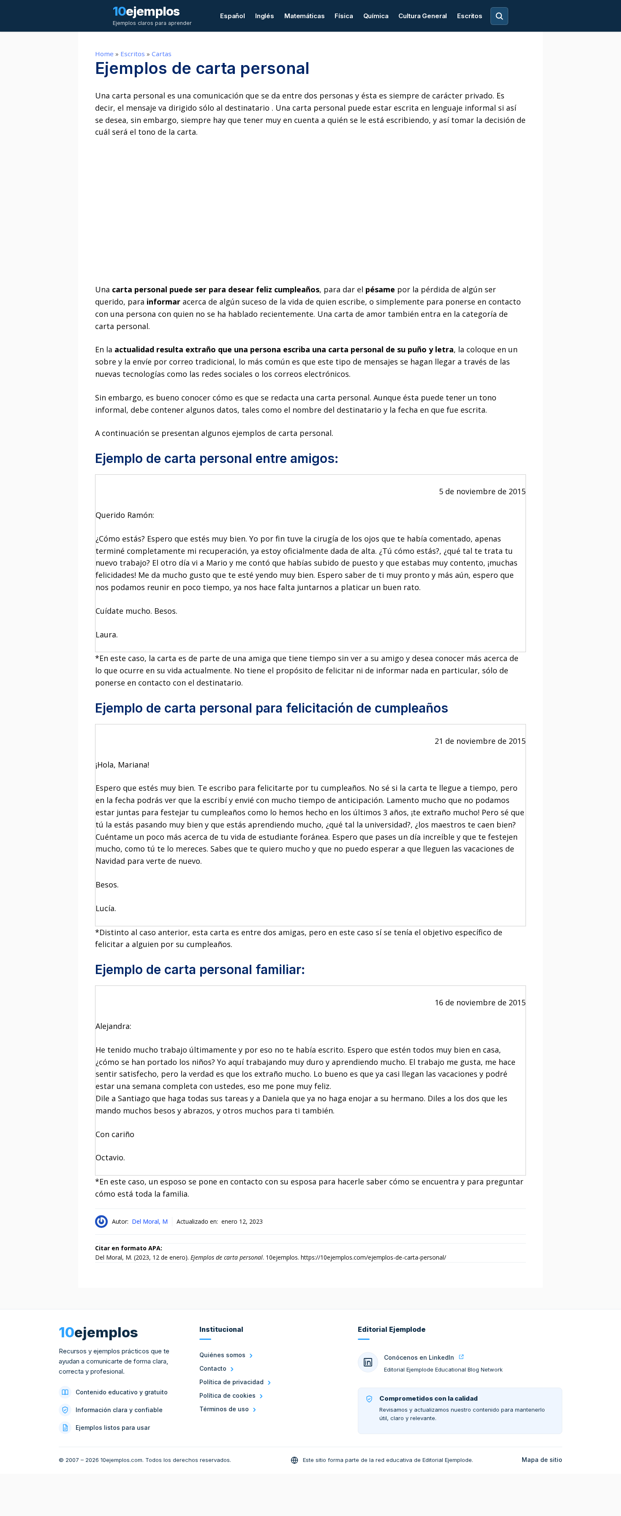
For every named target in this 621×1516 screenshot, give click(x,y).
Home (104, 53)
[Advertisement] (310, 211)
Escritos (469, 16)
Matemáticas (304, 16)
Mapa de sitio (542, 1459)
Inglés (264, 16)
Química (376, 16)
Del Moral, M (150, 1221)
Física (344, 16)
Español (232, 16)
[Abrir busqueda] (499, 16)
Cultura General (422, 16)
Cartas (162, 53)
